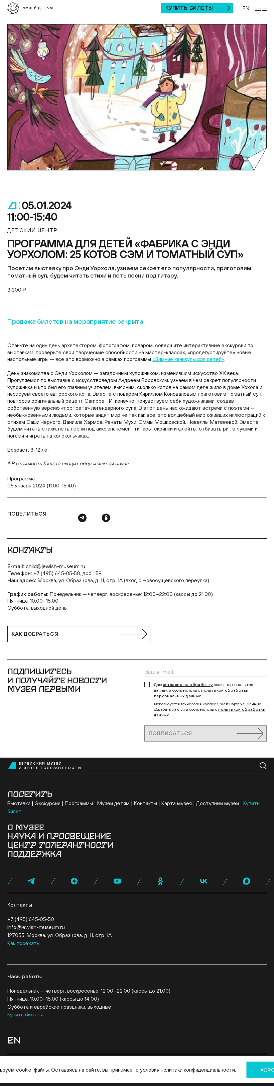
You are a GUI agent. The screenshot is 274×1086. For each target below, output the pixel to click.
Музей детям (113, 803)
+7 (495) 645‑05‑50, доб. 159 (67, 573)
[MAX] (246, 881)
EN (246, 8)
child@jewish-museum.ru (55, 566)
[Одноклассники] (106, 518)
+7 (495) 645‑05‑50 (30, 919)
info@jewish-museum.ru (36, 927)
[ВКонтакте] (203, 881)
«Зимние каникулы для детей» (188, 359)
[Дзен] (74, 881)
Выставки (18, 803)
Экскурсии (47, 803)
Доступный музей (217, 803)
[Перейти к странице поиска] (263, 765)
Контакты (145, 803)
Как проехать (23, 943)
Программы (79, 803)
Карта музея (176, 803)
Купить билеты (189, 8)
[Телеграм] (82, 518)
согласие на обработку (188, 684)
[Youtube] (117, 881)
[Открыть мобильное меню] (261, 8)
